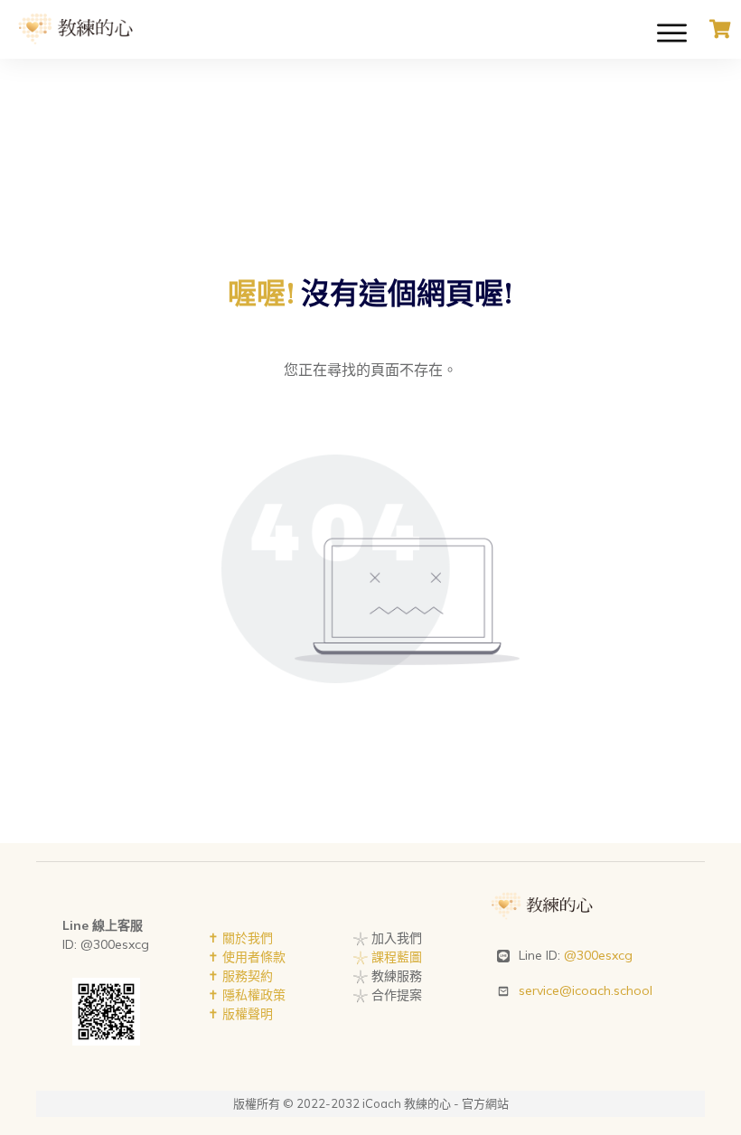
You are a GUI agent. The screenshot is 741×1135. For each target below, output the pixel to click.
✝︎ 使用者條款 (247, 957)
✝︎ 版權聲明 (240, 1014)
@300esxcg (598, 955)
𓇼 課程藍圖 (387, 957)
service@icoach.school (585, 990)
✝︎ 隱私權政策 (247, 995)
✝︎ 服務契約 (240, 976)
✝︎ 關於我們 (240, 938)
